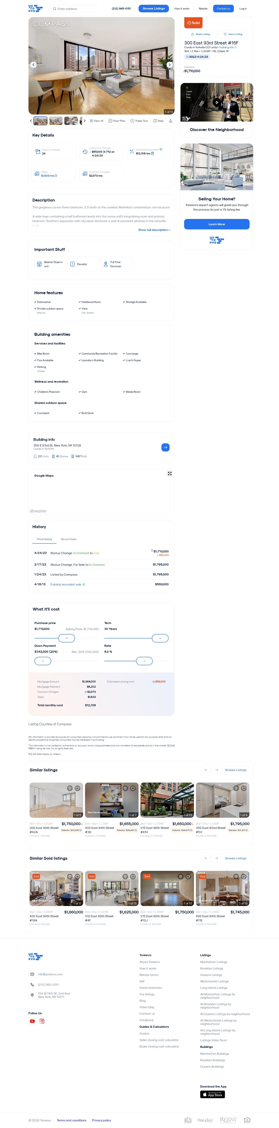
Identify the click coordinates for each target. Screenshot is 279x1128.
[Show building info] (165, 447)
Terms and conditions (71, 1120)
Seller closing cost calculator (159, 1040)
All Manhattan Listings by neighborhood (217, 995)
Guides (144, 1033)
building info (227, 47)
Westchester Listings (214, 981)
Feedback (147, 1020)
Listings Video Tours (213, 1040)
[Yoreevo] (35, 959)
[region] (101, 491)
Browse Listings (154, 8)
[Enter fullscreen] (170, 473)
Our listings (147, 994)
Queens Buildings (212, 1066)
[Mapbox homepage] (38, 511)
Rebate (203, 8)
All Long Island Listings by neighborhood (217, 1031)
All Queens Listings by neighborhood (225, 1014)
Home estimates (151, 987)
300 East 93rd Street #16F (211, 42)
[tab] (44, 539)
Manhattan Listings (213, 962)
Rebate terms (149, 974)
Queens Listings (211, 974)
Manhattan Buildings (214, 1053)
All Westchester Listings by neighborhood (218, 1022)
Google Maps (44, 476)
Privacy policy (101, 1120)
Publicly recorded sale (66, 584)
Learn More (217, 224)
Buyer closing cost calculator (159, 1046)
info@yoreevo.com (50, 974)
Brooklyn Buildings (212, 1060)
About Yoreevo (150, 962)
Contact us (223, 8)
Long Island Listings (213, 987)
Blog (143, 1000)
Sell (142, 981)
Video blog (147, 1007)
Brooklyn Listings (211, 968)
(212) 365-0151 (121, 8)
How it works (182, 8)
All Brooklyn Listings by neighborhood (215, 1005)
